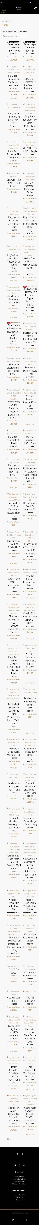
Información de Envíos (19, 1179)
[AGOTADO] (14, 70)
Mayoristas (19, 1200)
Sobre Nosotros (19, 1176)
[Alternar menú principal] (4, 8)
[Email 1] (24, 1165)
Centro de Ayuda (19, 1195)
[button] (1, 2)
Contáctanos (19, 1197)
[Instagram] (15, 1165)
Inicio (4, 21)
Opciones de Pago (19, 1181)
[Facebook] (19, 1165)
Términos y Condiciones (19, 1184)
